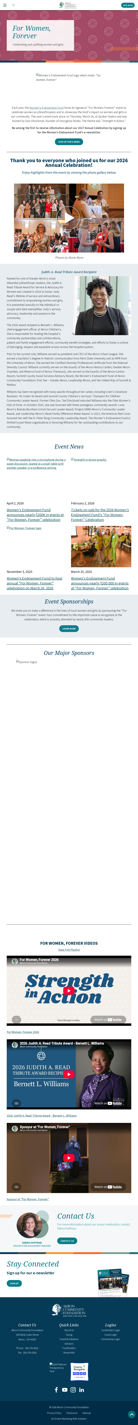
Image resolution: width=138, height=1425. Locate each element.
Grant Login (111, 1334)
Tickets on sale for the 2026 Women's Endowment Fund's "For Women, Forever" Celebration (100, 514)
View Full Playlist (69, 950)
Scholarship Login (110, 1339)
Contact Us (67, 1240)
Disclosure (72, 1413)
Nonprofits (69, 1352)
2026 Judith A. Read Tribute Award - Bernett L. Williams (42, 1115)
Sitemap (86, 1413)
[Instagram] (73, 1390)
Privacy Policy (54, 1413)
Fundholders (69, 1348)
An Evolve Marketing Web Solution (69, 1418)
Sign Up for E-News (69, 141)
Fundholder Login (110, 1330)
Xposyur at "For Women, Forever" (28, 1199)
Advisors (69, 1343)
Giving (69, 1334)
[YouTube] (65, 1390)
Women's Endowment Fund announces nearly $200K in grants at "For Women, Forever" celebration (35, 514)
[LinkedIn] (82, 1390)
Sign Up (14, 1283)
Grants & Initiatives (69, 1339)
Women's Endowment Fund (46, 108)
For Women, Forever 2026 (23, 1032)
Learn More (69, 628)
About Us (69, 1330)
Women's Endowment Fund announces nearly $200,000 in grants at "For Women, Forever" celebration (100, 583)
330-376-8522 (31, 1348)
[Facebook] (56, 1390)
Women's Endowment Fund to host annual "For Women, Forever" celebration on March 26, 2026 (34, 583)
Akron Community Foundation (68, 5)
